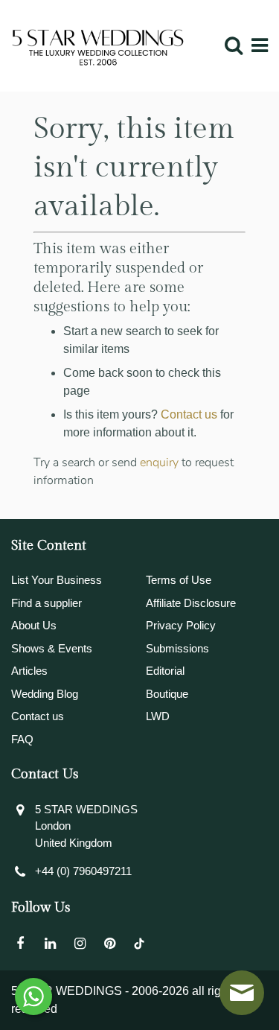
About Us (34, 625)
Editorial (165, 670)
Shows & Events (51, 648)
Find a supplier (46, 603)
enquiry (159, 462)
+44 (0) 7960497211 (83, 871)
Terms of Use (178, 579)
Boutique (167, 693)
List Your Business (56, 579)
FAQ (22, 739)
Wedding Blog (44, 693)
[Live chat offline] (241, 992)
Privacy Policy (181, 625)
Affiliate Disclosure (191, 603)
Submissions (177, 648)
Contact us (189, 414)
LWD (158, 716)
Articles (29, 670)
